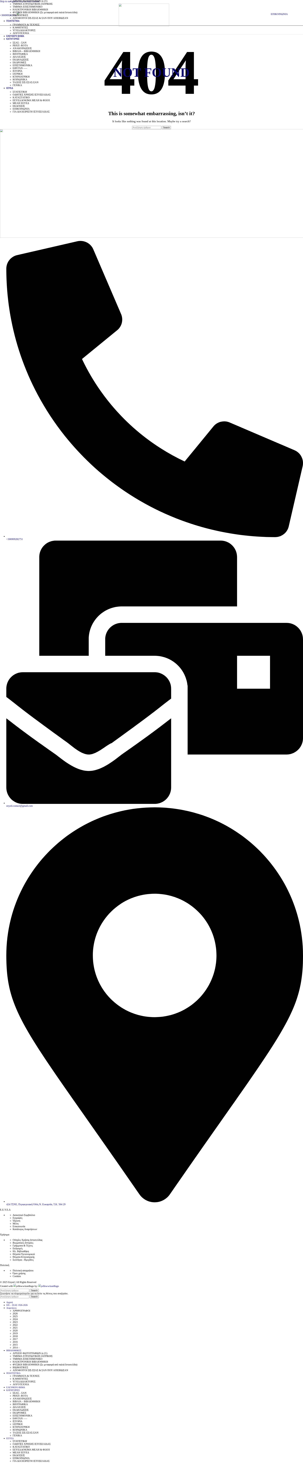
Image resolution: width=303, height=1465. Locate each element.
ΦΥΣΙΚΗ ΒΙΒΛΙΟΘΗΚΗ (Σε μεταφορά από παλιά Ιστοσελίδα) (45, 12)
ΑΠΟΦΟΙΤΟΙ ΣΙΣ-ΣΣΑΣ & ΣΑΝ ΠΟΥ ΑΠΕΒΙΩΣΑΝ (40, 18)
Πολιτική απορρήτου (23, 1270)
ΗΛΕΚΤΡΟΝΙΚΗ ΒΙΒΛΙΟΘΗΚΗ (30, 9)
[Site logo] (144, 25)
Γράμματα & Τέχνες (23, 1245)
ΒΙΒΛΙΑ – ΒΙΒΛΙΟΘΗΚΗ (26, 51)
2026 (15, 1313)
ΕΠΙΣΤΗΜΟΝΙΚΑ (22, 65)
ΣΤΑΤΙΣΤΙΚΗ (20, 91)
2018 (15, 1336)
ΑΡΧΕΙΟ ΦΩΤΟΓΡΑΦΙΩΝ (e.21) (30, 1353)
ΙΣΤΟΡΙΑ (17, 71)
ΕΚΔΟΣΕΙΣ (19, 106)
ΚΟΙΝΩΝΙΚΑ (20, 79)
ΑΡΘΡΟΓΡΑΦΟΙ (21, 1310)
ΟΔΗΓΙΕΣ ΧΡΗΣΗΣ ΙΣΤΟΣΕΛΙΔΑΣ (32, 94)
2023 (15, 1322)
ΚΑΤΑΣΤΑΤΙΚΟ (21, 97)
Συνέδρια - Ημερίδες (23, 1259)
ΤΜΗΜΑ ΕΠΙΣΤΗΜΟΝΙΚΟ (27, 6)
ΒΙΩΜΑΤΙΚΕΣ (20, 15)
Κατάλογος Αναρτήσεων (25, 1229)
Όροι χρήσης (19, 1273)
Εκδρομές (18, 1248)
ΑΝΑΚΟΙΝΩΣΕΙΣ (22, 48)
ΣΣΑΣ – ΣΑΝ (20, 42)
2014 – (16, 1347)
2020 (15, 1330)
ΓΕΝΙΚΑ (17, 85)
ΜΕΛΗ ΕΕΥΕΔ (21, 103)
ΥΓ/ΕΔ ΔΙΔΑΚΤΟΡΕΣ (24, 30)
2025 (15, 1316)
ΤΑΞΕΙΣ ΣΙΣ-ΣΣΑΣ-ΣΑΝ (26, 82)
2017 (15, 1339)
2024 (15, 1319)
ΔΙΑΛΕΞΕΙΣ (19, 56)
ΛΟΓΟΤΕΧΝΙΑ (21, 33)
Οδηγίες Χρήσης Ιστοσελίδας (27, 1240)
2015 (15, 1344)
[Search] (267, 14)
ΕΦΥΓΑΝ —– (20, 68)
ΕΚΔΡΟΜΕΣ (19, 62)
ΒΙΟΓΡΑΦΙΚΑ (20, 54)
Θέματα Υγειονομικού (24, 1254)
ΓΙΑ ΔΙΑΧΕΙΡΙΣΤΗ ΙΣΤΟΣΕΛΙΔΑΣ (31, 111)
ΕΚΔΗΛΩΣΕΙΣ (21, 59)
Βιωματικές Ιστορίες (23, 1242)
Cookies (17, 1276)
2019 (15, 1333)
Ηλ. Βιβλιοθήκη (21, 1251)
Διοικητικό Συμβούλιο (24, 1215)
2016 (15, 1342)
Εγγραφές (17, 1218)
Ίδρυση (16, 1220)
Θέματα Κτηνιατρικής (24, 1257)
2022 (15, 1325)
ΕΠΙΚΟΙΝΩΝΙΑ (21, 108)
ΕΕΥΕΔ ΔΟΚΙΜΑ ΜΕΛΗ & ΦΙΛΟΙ (31, 100)
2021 (15, 1327)
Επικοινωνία (19, 1226)
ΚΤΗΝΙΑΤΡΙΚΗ (21, 76)
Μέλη (15, 1223)
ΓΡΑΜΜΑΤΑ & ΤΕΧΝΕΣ (26, 24)
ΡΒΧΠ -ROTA (20, 45)
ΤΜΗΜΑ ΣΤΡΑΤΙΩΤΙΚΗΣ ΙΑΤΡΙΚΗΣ (33, 4)
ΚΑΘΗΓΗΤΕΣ (20, 27)
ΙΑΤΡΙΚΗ (18, 73)
